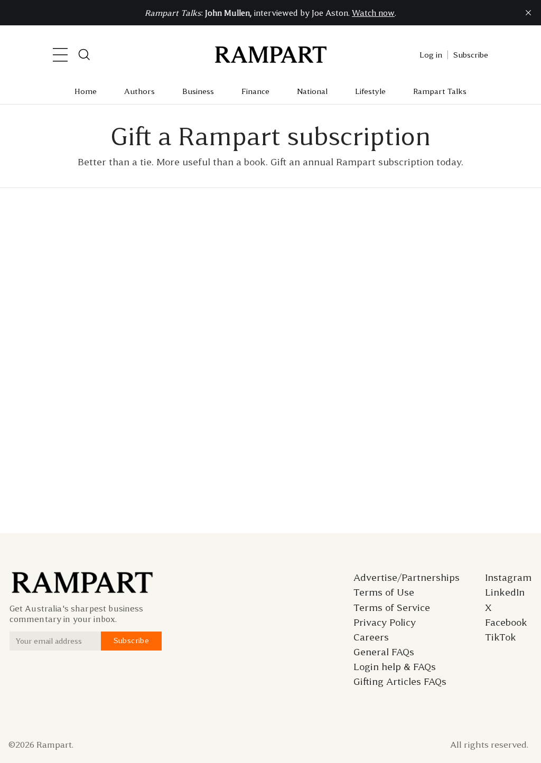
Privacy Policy (384, 622)
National (312, 91)
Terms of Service (391, 608)
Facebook (506, 622)
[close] (528, 12)
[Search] (84, 55)
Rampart (54, 744)
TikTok (500, 637)
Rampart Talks (440, 91)
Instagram (508, 577)
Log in (430, 55)
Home (85, 91)
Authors (139, 91)
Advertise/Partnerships (406, 577)
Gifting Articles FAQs (399, 681)
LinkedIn (505, 592)
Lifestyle (370, 91)
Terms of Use (383, 592)
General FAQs (383, 652)
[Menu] (60, 55)
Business (198, 91)
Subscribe (470, 55)
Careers (371, 637)
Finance (255, 91)
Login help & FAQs (394, 667)
